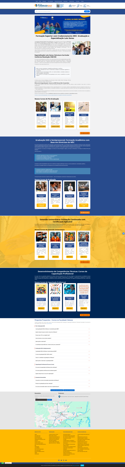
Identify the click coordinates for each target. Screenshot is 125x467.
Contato (82, 1)
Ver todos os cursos (85, 133)
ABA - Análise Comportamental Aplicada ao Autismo (69, 438)
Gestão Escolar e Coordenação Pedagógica (69, 442)
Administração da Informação (83, 444)
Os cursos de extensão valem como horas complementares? (47, 386)
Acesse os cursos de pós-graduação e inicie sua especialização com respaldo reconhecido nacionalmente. (53, 95)
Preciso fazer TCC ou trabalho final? (43, 335)
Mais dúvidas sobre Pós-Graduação (56, 390)
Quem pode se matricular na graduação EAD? (44, 360)
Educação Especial (67, 434)
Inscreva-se (55, 205)
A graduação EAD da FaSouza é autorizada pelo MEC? (46, 351)
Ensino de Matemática (67, 452)
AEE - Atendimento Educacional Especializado (69, 445)
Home (37, 1)
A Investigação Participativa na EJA (83, 435)
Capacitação (65, 1)
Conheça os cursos (41, 126)
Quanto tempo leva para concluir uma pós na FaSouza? (46, 332)
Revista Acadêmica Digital (39, 451)
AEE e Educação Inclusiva (82, 451)
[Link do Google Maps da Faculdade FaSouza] (62, 414)
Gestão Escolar (66, 455)
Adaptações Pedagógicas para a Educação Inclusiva (84, 440)
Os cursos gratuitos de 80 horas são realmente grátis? (46, 370)
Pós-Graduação (50, 1)
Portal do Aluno (71, 1)
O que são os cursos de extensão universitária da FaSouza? (47, 380)
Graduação (44, 1)
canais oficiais (49, 323)
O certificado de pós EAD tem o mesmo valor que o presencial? (48, 344)
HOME (36, 434)
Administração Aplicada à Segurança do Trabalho (82, 442)
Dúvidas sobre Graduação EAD (69, 390)
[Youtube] (66, 460)
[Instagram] (63, 460)
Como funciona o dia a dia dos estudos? (43, 338)
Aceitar (82, 465)
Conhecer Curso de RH (84, 205)
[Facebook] (59, 460)
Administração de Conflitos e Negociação (83, 446)
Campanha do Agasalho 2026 (40, 439)
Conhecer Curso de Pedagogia (41, 205)
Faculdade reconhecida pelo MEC (40, 445)
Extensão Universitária (58, 1)
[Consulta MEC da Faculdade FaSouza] (60, 5)
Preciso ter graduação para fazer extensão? (44, 383)
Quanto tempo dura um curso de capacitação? (45, 373)
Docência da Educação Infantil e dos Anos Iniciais (69, 451)
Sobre (40, 1)
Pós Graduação (38, 450)
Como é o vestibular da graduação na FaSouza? (45, 357)
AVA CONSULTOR (37, 435)
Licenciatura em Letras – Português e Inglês (53, 435)
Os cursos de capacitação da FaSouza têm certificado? (46, 367)
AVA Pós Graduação (38, 438)
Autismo (64, 439)
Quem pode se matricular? (41, 341)
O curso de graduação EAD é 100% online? (44, 354)
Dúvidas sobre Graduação (54, 441)
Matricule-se (41, 256)
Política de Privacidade (39, 449)
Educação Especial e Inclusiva (69, 435)
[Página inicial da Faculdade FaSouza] (43, 5)
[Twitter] (61, 460)
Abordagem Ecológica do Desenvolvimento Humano (83, 438)
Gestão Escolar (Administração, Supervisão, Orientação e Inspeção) (69, 448)
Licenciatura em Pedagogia (54, 438)
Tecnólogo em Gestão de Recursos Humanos (54, 440)
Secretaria (77, 1)
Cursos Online (37, 441)
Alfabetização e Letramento (68, 440)
